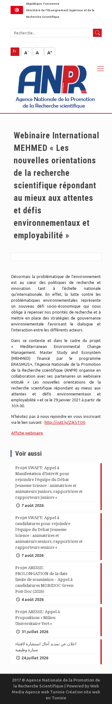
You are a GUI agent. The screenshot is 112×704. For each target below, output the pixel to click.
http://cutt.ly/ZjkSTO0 (64, 422)
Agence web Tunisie (45, 692)
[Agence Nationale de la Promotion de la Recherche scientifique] (56, 84)
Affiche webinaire (27, 433)
